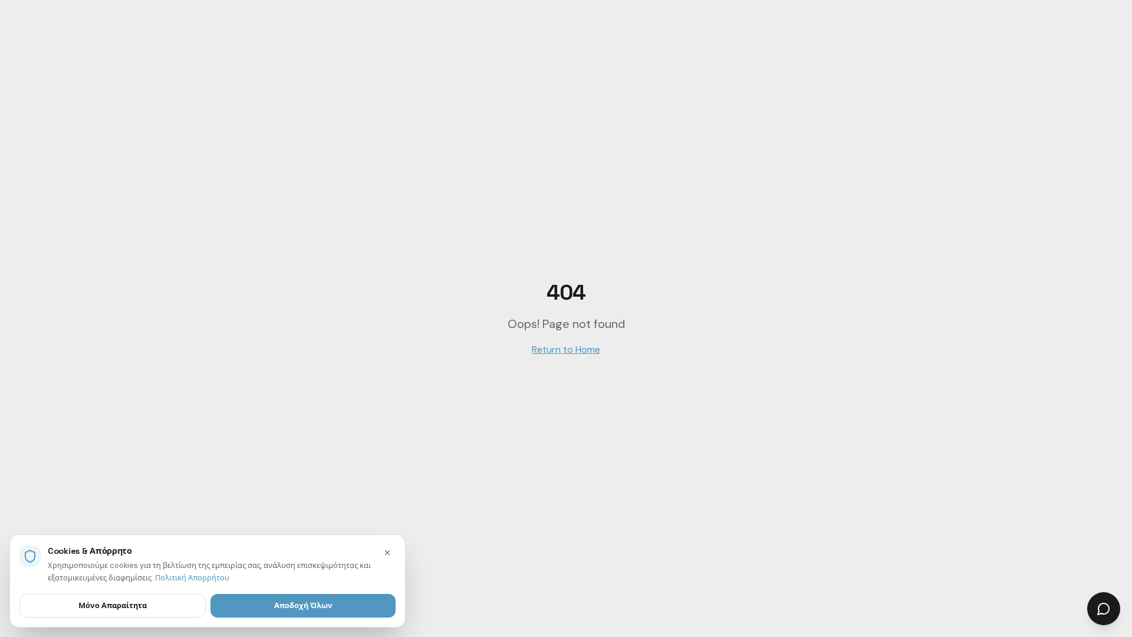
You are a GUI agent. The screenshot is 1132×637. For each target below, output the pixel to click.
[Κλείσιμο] (387, 552)
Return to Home (566, 349)
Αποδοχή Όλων (303, 605)
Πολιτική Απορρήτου (192, 578)
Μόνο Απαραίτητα (112, 605)
